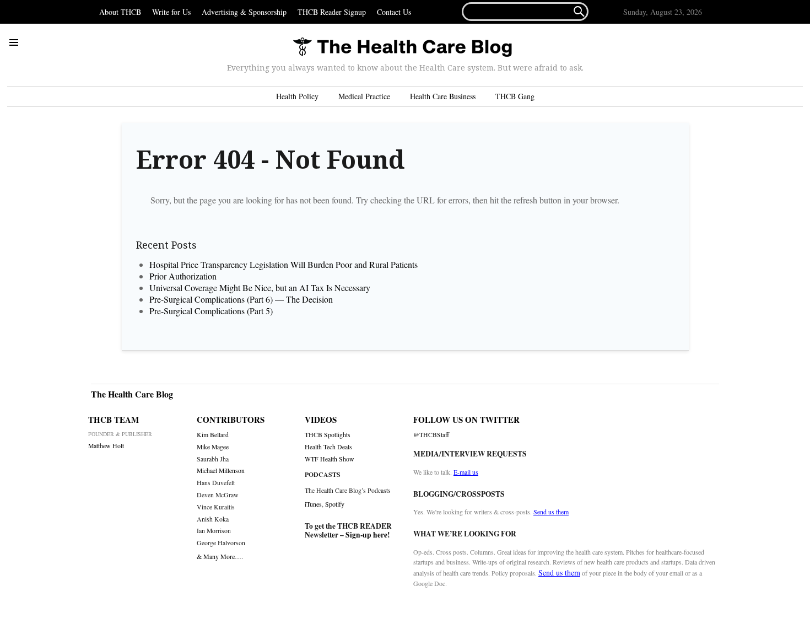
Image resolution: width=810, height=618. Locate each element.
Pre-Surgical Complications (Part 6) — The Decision (241, 299)
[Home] (402, 47)
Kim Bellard (213, 435)
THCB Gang (514, 96)
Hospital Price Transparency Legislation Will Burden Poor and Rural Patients (287, 264)
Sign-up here (366, 534)
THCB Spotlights (327, 435)
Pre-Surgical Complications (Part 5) (211, 310)
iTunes (313, 503)
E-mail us (465, 471)
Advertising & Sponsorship (244, 12)
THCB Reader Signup (332, 12)
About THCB (120, 12)
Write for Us (171, 12)
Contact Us (394, 12)
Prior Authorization (183, 276)
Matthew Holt (106, 446)
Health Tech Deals (328, 447)
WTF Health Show (329, 459)
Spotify (334, 503)
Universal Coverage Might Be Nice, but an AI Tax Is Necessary (259, 287)
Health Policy (297, 96)
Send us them (551, 511)
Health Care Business (443, 96)
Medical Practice (364, 96)
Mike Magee (213, 447)
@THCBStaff (431, 435)
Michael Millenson (221, 470)
